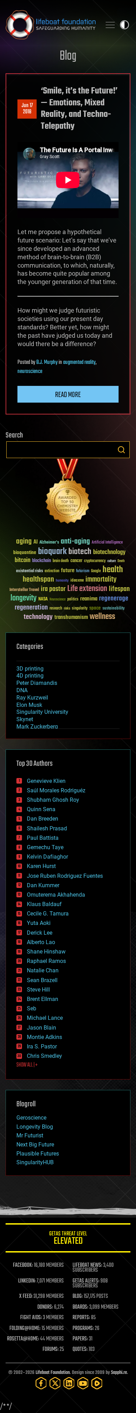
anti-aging (75, 541)
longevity (23, 598)
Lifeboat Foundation (53, 1373)
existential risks (29, 571)
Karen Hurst (41, 866)
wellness (102, 616)
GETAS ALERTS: (86, 1281)
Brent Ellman (42, 999)
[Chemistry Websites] (68, 493)
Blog (68, 56)
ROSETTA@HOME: (23, 1339)
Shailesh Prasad (47, 828)
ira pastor (53, 589)
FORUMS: (51, 1349)
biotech (79, 551)
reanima (88, 599)
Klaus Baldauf (44, 904)
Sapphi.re (119, 1373)
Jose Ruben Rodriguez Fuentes (65, 876)
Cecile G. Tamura (48, 913)
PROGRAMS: (83, 1328)
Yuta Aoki (39, 923)
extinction (52, 571)
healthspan (38, 579)
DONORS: (45, 1307)
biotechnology (109, 552)
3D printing (30, 668)
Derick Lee (39, 932)
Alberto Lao (41, 942)
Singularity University (42, 712)
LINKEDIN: (27, 1281)
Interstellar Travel (24, 590)
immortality (100, 579)
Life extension (87, 588)
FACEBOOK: (23, 1265)
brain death (61, 561)
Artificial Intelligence (107, 542)
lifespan (119, 589)
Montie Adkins (44, 1037)
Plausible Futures (37, 1153)
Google (96, 571)
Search (121, 449)
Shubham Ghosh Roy (53, 800)
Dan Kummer (43, 885)
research (56, 608)
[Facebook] (41, 1383)
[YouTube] (83, 1383)
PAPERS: (80, 1339)
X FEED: (25, 1296)
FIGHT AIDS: (31, 1317)
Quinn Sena (41, 809)
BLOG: (78, 1296)
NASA (43, 599)
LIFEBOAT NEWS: (87, 1265)
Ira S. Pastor (42, 1046)
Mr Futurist (29, 1135)
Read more (68, 395)
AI (35, 542)
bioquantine (24, 552)
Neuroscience (58, 600)
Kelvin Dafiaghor (47, 856)
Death (121, 561)
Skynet (24, 719)
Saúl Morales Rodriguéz (56, 790)
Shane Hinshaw (46, 951)
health (113, 570)
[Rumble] (97, 1383)
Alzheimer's (49, 542)
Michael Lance (45, 1018)
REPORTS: (81, 1317)
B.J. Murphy (47, 362)
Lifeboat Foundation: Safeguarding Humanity (51, 25)
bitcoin (22, 560)
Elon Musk (29, 705)
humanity (62, 581)
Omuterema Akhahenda (56, 894)
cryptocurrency (95, 561)
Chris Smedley (44, 1056)
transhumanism (71, 617)
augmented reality (79, 362)
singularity (80, 608)
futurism (82, 571)
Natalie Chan (43, 970)
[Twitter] (55, 1383)
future (67, 570)
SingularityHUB (35, 1162)
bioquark (52, 552)
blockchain (41, 561)
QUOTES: (80, 1349)
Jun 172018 (27, 109)
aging (24, 541)
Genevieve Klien (46, 781)
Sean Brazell (42, 980)
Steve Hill (38, 989)
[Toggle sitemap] (110, 24)
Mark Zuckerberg (37, 726)
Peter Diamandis (36, 683)
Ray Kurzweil (32, 697)
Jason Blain (41, 1027)
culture (111, 561)
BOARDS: (80, 1307)
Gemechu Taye (45, 847)
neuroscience (29, 371)
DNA (22, 690)
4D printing (30, 675)
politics (72, 599)
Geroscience (31, 1117)
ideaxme (77, 580)
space (95, 608)
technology (38, 617)
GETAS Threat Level (68, 1239)
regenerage (113, 599)
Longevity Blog (34, 1126)
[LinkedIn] (69, 1383)
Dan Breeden (42, 818)
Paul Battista (43, 838)
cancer (76, 561)
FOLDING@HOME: (24, 1328)
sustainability (113, 608)
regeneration (31, 608)
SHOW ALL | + (27, 1065)
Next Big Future (35, 1144)
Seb (31, 1008)
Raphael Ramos (46, 961)
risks (67, 608)
